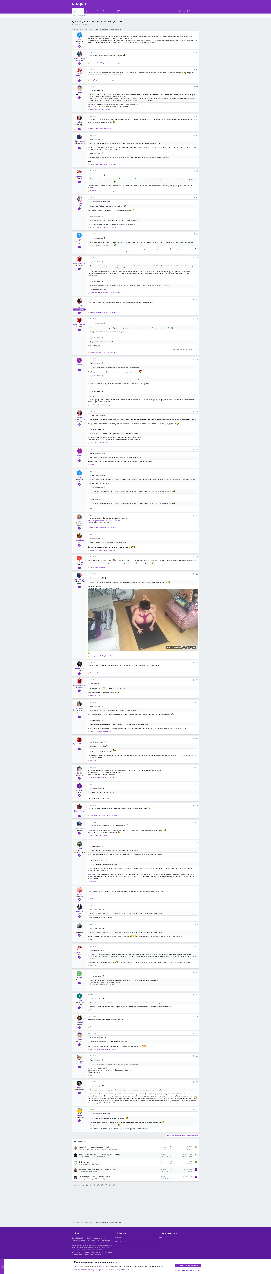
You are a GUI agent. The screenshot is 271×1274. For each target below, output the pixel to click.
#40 (196, 1110)
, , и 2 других (103, 656)
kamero (81, 1164)
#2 (197, 52)
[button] (99, 10)
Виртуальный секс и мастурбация (106, 1149)
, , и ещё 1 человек (105, 293)
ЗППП (95, 1171)
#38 (196, 1056)
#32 (196, 924)
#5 (197, 116)
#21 (197, 663)
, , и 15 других (101, 128)
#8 (197, 198)
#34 (196, 972)
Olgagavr (189, 1149)
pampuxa (189, 1164)
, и (97, 673)
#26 (196, 784)
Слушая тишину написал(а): (99, 201)
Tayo (75, 24)
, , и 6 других (103, 191)
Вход (160, 1237)
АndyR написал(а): (96, 950)
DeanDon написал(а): (97, 1037)
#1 (197, 33)
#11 (197, 299)
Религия (98, 1164)
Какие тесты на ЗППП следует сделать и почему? (98, 1169)
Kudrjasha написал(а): (97, 578)
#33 (196, 946)
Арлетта (91, 874)
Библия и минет (85, 1162)
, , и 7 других (100, 109)
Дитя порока (83, 1179)
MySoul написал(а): (96, 175)
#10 (197, 258)
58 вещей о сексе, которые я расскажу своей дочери (99, 1155)
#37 (197, 1034)
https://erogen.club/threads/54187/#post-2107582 (105, 521)
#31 (197, 905)
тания (81, 1171)
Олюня (90, 825)
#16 (197, 471)
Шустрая (82, 1149)
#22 (196, 680)
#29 (196, 842)
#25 (196, 767)
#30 (196, 888)
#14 (197, 411)
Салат (190, 1178)
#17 (197, 515)
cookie (99, 1266)
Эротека (118, 1241)
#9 (197, 234)
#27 (197, 805)
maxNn (189, 1171)
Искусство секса (99, 1156)
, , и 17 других (103, 80)
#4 (197, 86)
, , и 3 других (102, 777)
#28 (196, 822)
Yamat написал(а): (96, 430)
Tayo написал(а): (95, 91)
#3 (197, 70)
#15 (197, 449)
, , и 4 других (104, 405)
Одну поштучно (186, 1156)
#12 (197, 319)
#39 (196, 1082)
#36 (196, 1016)
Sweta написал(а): (96, 788)
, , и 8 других (103, 164)
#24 (196, 738)
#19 (197, 557)
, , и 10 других (106, 63)
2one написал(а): (95, 684)
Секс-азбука (102, 1179)
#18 (197, 534)
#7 (197, 171)
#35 (196, 995)
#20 (196, 574)
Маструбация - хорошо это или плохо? (94, 1147)
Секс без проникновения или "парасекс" (94, 1177)
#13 (197, 359)
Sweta (90, 830)
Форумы (118, 1237)
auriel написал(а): (96, 909)
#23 (196, 702)
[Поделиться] (194, 34)
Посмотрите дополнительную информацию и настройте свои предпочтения (101, 1270)
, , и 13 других (103, 227)
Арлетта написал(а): (97, 415)
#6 (197, 135)
